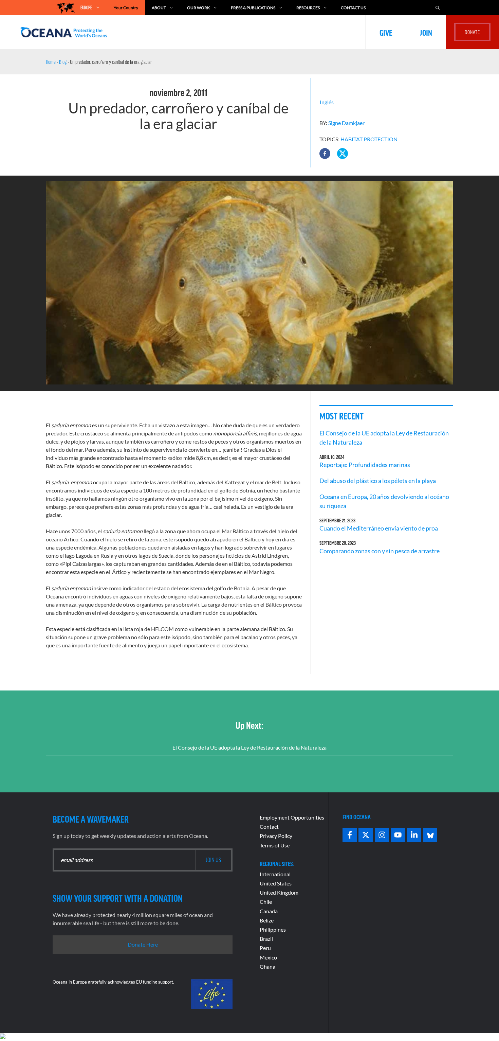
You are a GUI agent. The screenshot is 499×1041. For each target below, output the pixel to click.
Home (51, 62)
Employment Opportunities (292, 817)
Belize (267, 920)
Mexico (268, 957)
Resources (308, 7)
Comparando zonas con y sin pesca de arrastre (379, 551)
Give (386, 32)
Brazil (266, 938)
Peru (265, 948)
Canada (269, 911)
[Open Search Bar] (437, 7)
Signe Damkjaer (346, 123)
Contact (269, 826)
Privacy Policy (276, 835)
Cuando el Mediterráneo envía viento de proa (378, 528)
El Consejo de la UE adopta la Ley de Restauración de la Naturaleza (249, 747)
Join (426, 32)
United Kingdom (279, 892)
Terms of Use (275, 845)
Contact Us (353, 7)
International (275, 874)
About (159, 7)
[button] (324, 153)
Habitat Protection (369, 139)
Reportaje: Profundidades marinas (364, 464)
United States (276, 883)
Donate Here (143, 944)
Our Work (198, 7)
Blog (63, 62)
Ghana (267, 966)
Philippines (273, 929)
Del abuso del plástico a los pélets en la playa (377, 480)
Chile (266, 901)
